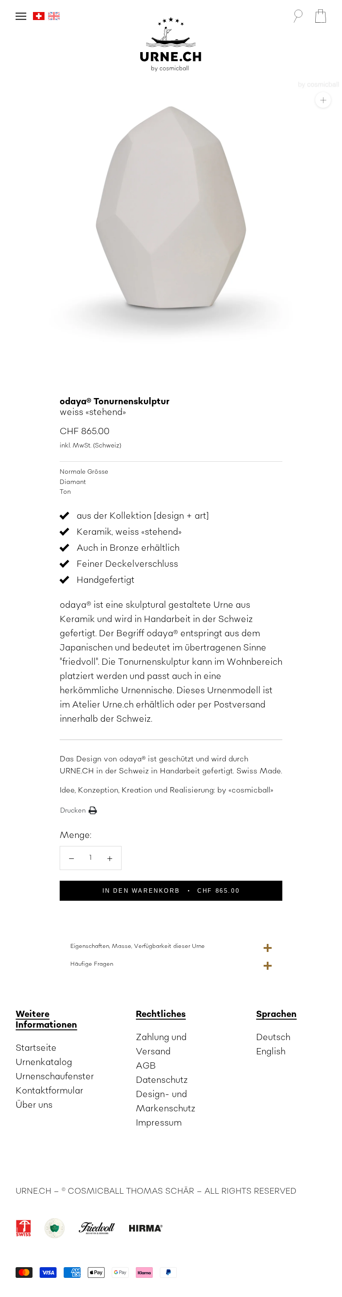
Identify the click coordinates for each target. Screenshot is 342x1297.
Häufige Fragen (91, 964)
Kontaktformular (49, 1091)
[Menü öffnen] (21, 16)
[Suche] (298, 16)
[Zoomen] (323, 100)
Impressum (159, 1123)
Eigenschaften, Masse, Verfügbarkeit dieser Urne (137, 946)
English (270, 1051)
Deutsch (273, 1037)
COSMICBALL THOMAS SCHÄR (131, 1191)
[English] (54, 16)
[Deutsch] (39, 16)
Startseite (36, 1048)
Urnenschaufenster (55, 1076)
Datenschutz (162, 1080)
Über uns (34, 1105)
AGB (146, 1066)
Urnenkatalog (44, 1062)
